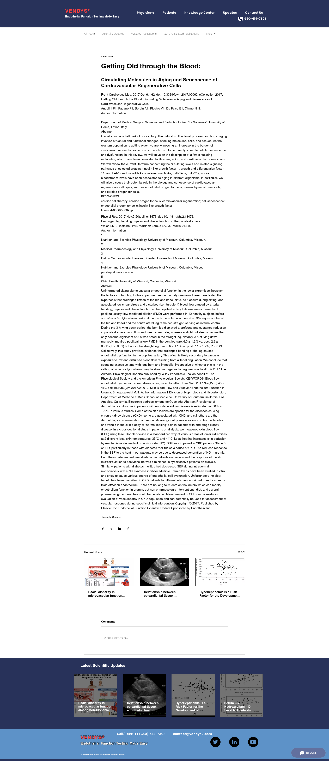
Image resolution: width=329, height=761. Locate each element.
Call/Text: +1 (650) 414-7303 (142, 734)
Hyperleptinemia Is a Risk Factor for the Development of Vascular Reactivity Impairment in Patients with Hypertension (219, 593)
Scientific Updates (113, 33)
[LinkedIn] (234, 742)
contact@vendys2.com (189, 734)
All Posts (89, 33)
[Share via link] (128, 528)
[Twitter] (215, 742)
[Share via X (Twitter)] (111, 528)
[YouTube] (253, 742)
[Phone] (240, 19)
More (209, 33)
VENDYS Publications (144, 33)
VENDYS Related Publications (181, 33)
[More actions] (226, 56)
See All (241, 551)
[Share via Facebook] (102, 528)
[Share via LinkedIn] (119, 528)
